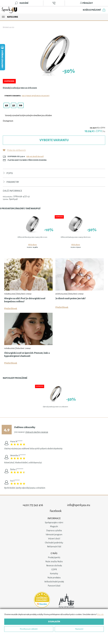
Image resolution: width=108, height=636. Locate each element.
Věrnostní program (54, 534)
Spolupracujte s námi (54, 522)
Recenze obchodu (54, 565)
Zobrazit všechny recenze (36, 432)
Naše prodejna (54, 577)
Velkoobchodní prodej (54, 582)
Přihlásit (87, 3)
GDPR (54, 569)
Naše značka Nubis (54, 561)
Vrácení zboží (54, 538)
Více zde (100, 614)
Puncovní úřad (54, 586)
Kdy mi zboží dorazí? (35, 156)
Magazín (54, 526)
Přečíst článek (10, 308)
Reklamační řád (54, 546)
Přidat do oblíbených (16, 150)
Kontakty (54, 573)
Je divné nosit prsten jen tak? (70, 298)
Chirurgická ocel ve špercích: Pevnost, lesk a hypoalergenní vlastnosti (27, 354)
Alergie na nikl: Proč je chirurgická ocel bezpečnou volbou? (24, 300)
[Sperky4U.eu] (9, 10)
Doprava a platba (54, 530)
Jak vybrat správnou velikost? (36, 96)
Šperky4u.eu (8, 27)
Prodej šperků (54, 557)
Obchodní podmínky (54, 543)
